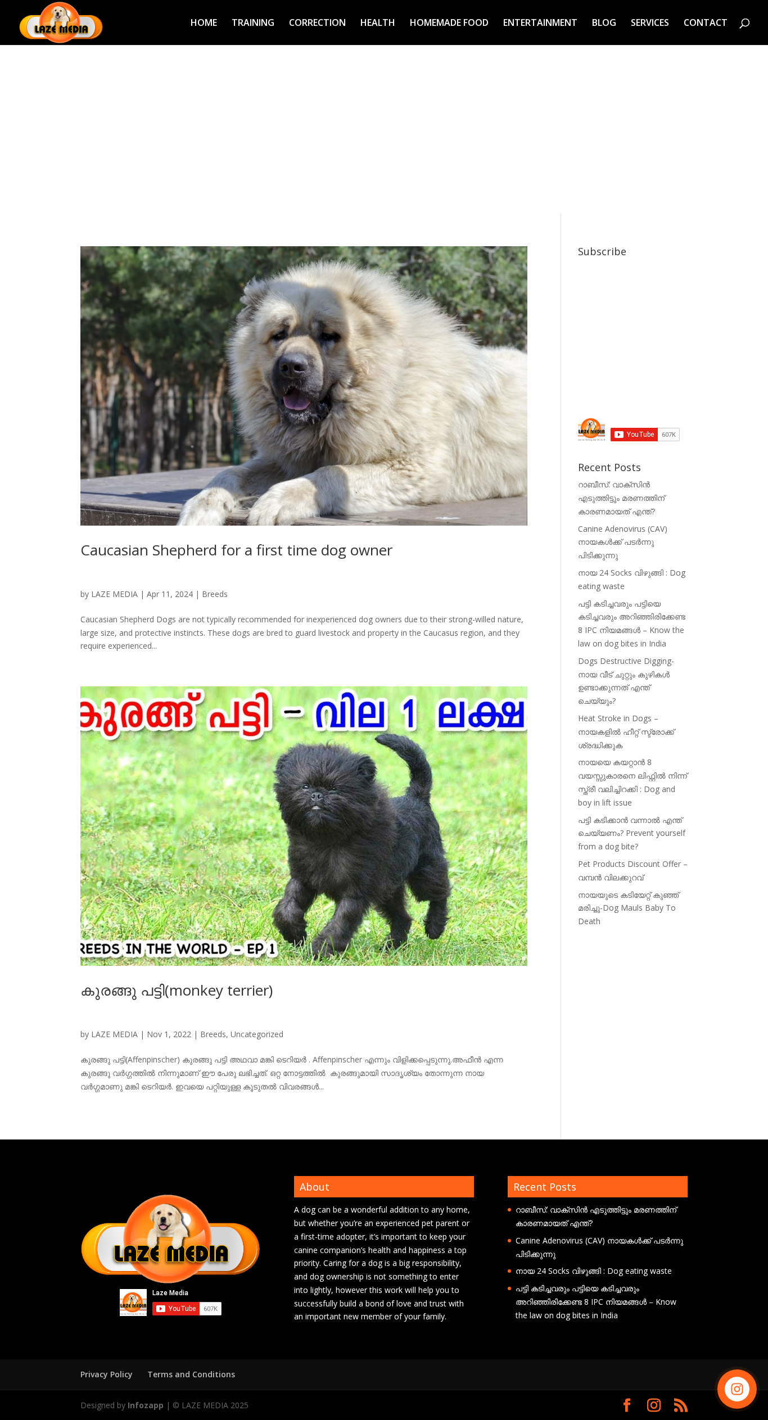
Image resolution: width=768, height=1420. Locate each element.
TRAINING (253, 24)
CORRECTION (317, 24)
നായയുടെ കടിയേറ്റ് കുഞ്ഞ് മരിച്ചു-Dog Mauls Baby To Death (628, 908)
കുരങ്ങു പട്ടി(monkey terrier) (176, 990)
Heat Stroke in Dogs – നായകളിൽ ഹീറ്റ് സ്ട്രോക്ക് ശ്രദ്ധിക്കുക (626, 731)
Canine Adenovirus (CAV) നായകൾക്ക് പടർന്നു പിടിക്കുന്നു (622, 542)
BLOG (604, 24)
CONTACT (706, 24)
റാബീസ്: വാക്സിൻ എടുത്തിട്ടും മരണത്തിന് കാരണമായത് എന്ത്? (621, 498)
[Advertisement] (384, 129)
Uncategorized (257, 1034)
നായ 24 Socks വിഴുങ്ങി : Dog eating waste (594, 1270)
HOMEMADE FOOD (449, 24)
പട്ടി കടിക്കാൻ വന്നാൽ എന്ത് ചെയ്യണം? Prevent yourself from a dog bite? (631, 833)
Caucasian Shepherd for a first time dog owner (236, 550)
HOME (204, 24)
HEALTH (377, 24)
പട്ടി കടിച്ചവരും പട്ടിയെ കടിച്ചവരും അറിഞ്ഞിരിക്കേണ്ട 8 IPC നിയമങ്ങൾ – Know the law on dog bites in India (596, 1301)
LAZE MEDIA (114, 594)
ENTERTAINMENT (540, 24)
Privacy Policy (106, 1374)
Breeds (215, 594)
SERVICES (650, 24)
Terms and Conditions (191, 1374)
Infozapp (146, 1405)
